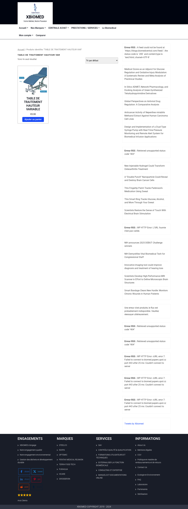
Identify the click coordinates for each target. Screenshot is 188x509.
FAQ (139, 480)
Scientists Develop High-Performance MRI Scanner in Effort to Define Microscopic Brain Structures (146, 279)
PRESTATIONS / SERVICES (84, 28)
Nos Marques (37, 28)
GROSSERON (64, 479)
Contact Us (142, 467)
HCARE (62, 474)
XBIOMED (35, 17)
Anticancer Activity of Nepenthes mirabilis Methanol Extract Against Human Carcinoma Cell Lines (146, 115)
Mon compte (25, 35)
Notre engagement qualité (31, 450)
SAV (100, 445)
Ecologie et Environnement (148, 475)
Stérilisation (142, 494)
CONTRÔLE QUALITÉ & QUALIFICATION (114, 450)
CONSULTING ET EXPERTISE (110, 470)
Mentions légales (144, 450)
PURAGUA (63, 469)
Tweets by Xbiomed (134, 423)
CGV (139, 455)
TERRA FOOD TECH (67, 464)
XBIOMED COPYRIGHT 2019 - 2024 (94, 506)
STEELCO (63, 445)
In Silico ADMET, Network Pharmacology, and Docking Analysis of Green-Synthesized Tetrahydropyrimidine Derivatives (146, 90)
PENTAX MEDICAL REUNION (71, 459)
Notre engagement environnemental (35, 455)
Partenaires (142, 489)
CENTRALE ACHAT (57, 28)
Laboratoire (142, 484)
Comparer (41, 35)
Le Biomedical (109, 28)
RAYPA (62, 450)
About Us (141, 445)
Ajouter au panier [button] (33, 119)
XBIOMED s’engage (28, 445)
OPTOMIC (63, 455)
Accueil (22, 28)
